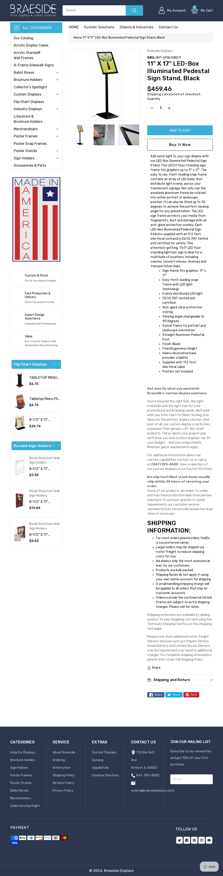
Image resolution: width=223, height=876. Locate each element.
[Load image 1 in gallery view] (79, 134)
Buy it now (180, 145)
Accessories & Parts (30, 165)
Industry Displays (28, 109)
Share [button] (156, 667)
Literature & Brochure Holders (28, 119)
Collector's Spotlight (30, 87)
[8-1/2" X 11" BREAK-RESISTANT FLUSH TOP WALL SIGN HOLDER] (20, 467)
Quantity (153, 99)
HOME (73, 27)
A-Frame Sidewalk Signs (34, 65)
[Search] (134, 10)
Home (77, 37)
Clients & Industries (136, 27)
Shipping (154, 94)
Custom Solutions (99, 27)
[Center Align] (16, 28)
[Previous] (54, 364)
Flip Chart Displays (29, 102)
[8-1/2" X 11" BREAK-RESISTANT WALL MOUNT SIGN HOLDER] (20, 533)
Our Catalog (23, 38)
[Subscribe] (205, 779)
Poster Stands (25, 151)
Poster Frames (25, 136)
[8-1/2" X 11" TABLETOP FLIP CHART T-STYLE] (20, 422)
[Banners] (36, 219)
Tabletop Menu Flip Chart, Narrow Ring (44, 401)
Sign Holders (24, 158)
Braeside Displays (119, 871)
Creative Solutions (105, 775)
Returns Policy (63, 783)
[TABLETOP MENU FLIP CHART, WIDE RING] (20, 380)
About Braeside (64, 752)
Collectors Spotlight (25, 806)
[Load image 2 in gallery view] (104, 134)
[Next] (59, 364)
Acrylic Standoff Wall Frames (27, 55)
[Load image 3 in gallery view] (128, 134)
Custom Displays (27, 94)
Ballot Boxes (24, 72)
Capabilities (100, 768)
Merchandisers (26, 129)
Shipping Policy (64, 775)
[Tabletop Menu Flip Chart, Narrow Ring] (20, 401)
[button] (180, 680)
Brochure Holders (28, 80)
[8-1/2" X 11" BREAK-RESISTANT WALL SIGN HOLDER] (20, 500)
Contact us (168, 27)
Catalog (97, 760)
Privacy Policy (63, 790)
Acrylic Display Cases (31, 45)
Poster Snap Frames (30, 144)
